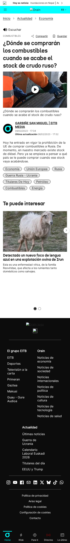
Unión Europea (37, 169)
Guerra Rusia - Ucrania (21, 175)
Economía (12, 169)
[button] (66, 230)
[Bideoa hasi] (35, 89)
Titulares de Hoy (17, 182)
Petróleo (42, 182)
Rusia (58, 169)
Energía (37, 188)
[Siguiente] (62, 3)
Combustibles (15, 188)
